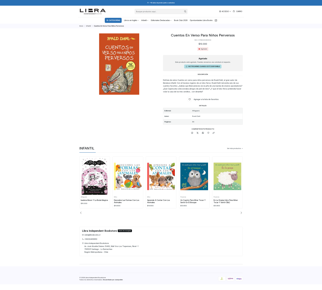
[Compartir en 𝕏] (197, 133)
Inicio (81, 26)
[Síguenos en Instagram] (216, 20)
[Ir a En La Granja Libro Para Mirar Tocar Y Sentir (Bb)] (227, 176)
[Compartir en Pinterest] (208, 133)
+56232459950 (90, 239)
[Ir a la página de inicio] (92, 11)
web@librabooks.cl (92, 235)
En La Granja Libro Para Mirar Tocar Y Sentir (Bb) (226, 201)
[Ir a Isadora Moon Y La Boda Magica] (94, 176)
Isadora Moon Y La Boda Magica (94, 200)
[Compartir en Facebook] (192, 133)
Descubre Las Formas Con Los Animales (126, 201)
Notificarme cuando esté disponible (204, 66)
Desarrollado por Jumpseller (113, 280)
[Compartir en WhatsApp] (203, 133)
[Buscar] (185, 11)
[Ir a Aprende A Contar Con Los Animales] (161, 176)
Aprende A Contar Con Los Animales (158, 201)
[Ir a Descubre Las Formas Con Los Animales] (128, 176)
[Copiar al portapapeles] (213, 133)
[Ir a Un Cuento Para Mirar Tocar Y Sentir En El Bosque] (194, 176)
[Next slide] (241, 212)
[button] (113, 20)
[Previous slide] (81, 212)
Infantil (88, 26)
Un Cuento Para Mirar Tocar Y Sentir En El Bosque (193, 201)
